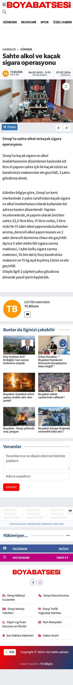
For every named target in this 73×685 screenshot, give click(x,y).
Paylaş (11, 127)
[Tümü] (68, 535)
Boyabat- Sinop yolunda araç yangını (18, 430)
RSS (11, 652)
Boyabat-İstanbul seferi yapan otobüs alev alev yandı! (18, 397)
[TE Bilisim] (12, 309)
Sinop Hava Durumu (56, 595)
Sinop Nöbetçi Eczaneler (13, 597)
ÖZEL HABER (62, 22)
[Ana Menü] (4, 5)
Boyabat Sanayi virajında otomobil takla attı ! (54, 430)
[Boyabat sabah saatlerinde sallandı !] (54, 382)
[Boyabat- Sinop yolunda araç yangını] (19, 416)
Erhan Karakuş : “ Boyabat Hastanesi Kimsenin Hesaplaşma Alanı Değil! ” (52, 361)
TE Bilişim (46, 664)
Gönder (11, 487)
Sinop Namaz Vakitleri (13, 611)
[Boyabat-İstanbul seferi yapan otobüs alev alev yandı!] (19, 382)
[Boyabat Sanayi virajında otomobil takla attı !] (54, 416)
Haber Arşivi (51, 635)
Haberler (9, 49)
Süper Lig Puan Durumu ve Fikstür (14, 624)
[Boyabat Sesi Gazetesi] (39, 4)
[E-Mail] (27, 314)
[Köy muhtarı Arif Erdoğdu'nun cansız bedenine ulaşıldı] (19, 345)
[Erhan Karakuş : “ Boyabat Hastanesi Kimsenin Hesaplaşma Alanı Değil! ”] (54, 345)
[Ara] (4, 12)
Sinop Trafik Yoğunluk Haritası (49, 611)
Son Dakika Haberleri (20, 635)
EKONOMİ (28, 22)
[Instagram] (40, 582)
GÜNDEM (10, 22)
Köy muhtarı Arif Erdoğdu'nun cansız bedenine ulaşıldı (16, 360)
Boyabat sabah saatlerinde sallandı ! (51, 395)
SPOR (44, 22)
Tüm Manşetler (52, 622)
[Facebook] (33, 582)
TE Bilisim (31, 306)
